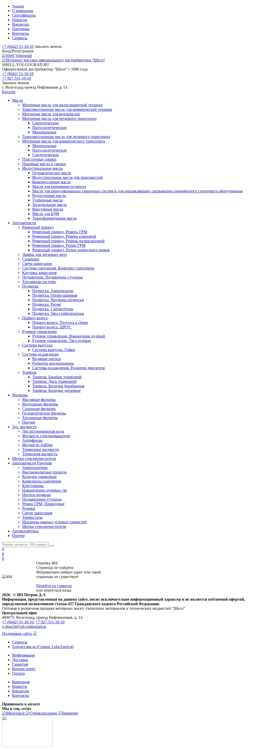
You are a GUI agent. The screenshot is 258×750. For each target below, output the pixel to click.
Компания (20, 682)
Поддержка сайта (17, 633)
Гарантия (20, 664)
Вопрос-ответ (24, 669)
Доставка (20, 660)
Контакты (20, 695)
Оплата (18, 673)
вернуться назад (57, 590)
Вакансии (20, 691)
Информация (23, 655)
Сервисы (19, 642)
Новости (19, 686)
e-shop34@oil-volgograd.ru (24, 626)
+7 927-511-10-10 (16, 78)
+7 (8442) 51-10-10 (18, 46)
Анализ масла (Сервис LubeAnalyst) (43, 646)
